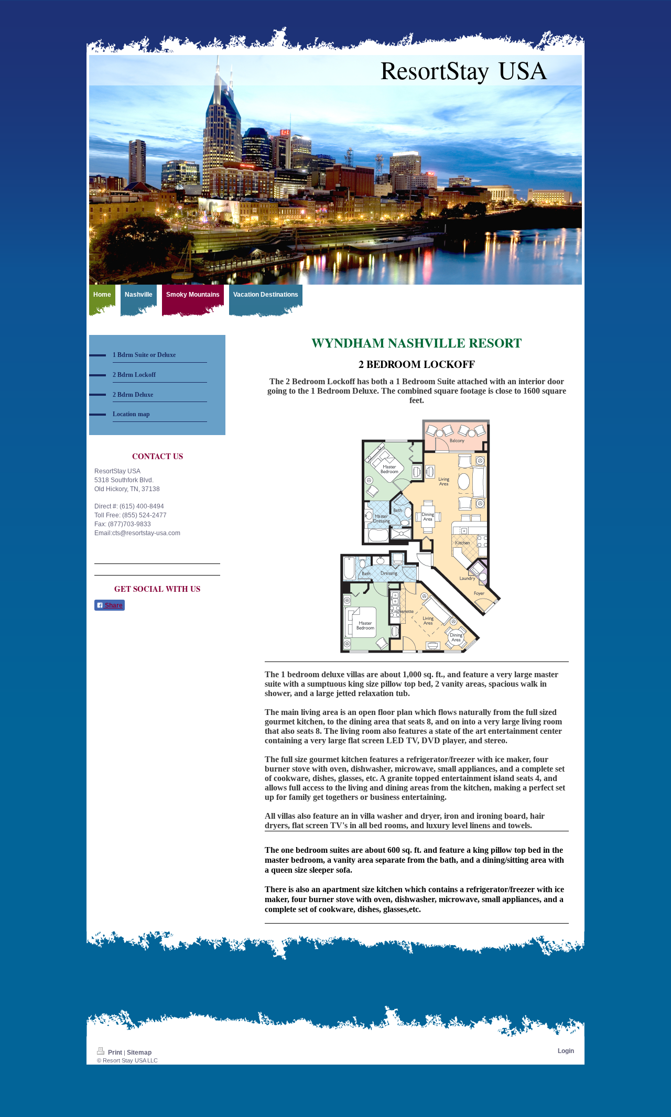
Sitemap (139, 1052)
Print (115, 1052)
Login (566, 1051)
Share (113, 605)
